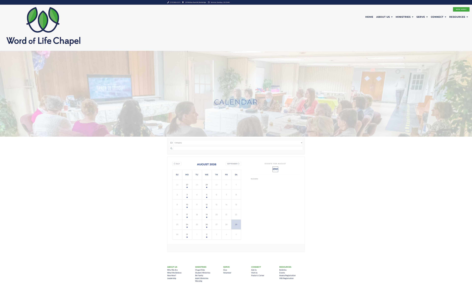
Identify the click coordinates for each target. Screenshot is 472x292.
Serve (420, 16)
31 (187, 234)
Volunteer (227, 273)
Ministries (403, 16)
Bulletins (283, 270)
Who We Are (172, 270)
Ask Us (254, 270)
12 (206, 204)
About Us (383, 16)
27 (187, 185)
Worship (198, 281)
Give (225, 270)
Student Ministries (202, 273)
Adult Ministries (201, 278)
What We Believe (174, 273)
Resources (457, 16)
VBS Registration (286, 278)
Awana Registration (287, 275)
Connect (437, 16)
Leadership (171, 278)
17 (187, 214)
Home (369, 16)
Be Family (199, 275)
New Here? (171, 275)
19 (207, 214)
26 (207, 224)
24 (187, 224)
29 (207, 185)
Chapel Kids (200, 270)
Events (282, 273)
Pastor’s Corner (257, 275)
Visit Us (254, 273)
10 (187, 204)
